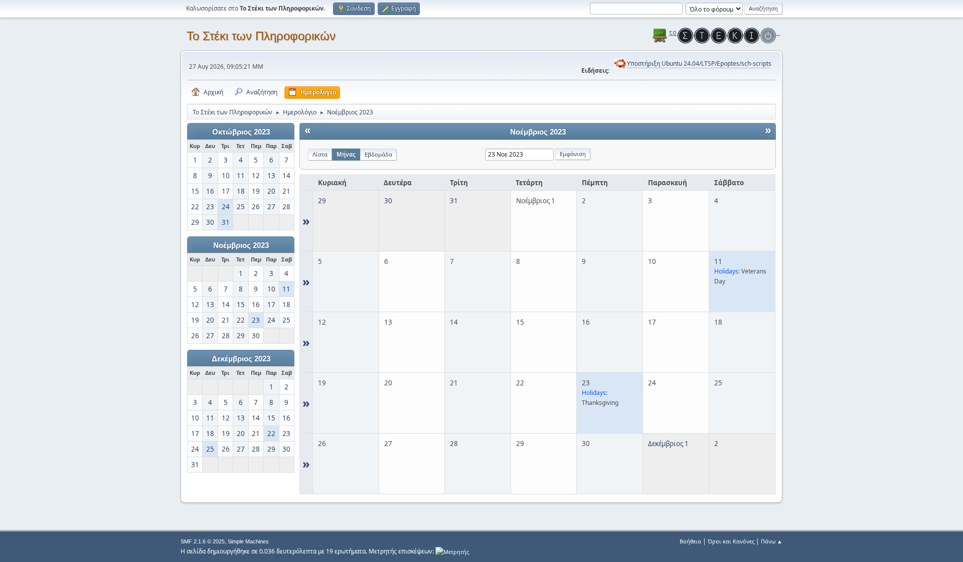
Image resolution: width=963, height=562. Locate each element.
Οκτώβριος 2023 (241, 132)
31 (454, 200)
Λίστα (320, 154)
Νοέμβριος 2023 (241, 245)
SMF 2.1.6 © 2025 (203, 541)
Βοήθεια (690, 541)
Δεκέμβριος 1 (668, 443)
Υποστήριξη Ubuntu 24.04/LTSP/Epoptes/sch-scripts (699, 63)
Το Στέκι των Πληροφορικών (261, 36)
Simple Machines (248, 541)
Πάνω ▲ (771, 541)
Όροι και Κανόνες (731, 541)
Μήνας (346, 154)
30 (388, 200)
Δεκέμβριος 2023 (241, 359)
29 (322, 200)
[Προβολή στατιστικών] (452, 551)
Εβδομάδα (378, 154)
